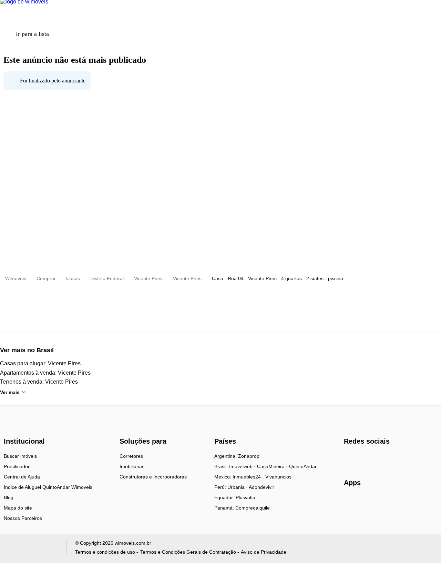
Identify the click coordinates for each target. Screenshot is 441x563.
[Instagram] (361, 458)
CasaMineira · (273, 466)
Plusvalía (245, 497)
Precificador (17, 466)
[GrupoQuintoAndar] (32, 548)
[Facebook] (349, 458)
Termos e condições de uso (105, 552)
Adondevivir (261, 487)
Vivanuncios (278, 477)
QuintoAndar (303, 466)
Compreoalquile (252, 508)
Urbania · (238, 487)
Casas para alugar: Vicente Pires (40, 363)
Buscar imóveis (20, 456)
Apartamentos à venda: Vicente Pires (45, 373)
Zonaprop (248, 456)
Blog (8, 497)
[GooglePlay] (412, 502)
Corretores (131, 456)
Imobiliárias (132, 466)
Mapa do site (18, 508)
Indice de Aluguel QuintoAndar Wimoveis (48, 487)
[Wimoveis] (25, 429)
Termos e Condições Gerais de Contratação (188, 552)
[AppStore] (366, 502)
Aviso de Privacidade (263, 552)
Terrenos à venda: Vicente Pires (39, 382)
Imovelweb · (243, 466)
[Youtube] (372, 458)
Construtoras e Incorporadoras (153, 477)
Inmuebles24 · (249, 477)
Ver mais (10, 392)
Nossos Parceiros (23, 518)
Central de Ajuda (22, 477)
